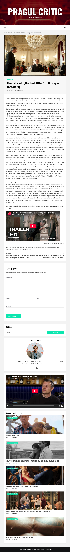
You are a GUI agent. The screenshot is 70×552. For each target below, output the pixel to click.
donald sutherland (30, 248)
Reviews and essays (12, 417)
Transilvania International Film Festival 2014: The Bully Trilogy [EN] (28, 512)
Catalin (11, 90)
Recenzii (10, 79)
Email (38, 298)
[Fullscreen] (62, 406)
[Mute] (59, 406)
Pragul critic (35, 11)
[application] (35, 391)
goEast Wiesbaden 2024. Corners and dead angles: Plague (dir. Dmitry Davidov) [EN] (32, 461)
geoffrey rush (40, 248)
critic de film (20, 248)
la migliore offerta (17, 249)
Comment (9, 277)
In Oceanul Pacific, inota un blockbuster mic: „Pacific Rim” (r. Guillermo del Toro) (20, 256)
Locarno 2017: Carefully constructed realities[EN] (22, 537)
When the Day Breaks (12, 436)
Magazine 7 (40, 549)
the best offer (27, 249)
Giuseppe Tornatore (50, 248)
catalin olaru (12, 248)
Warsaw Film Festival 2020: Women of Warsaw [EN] (22, 486)
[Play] (8, 406)
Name (8, 298)
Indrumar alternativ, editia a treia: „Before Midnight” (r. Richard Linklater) (50, 256)
